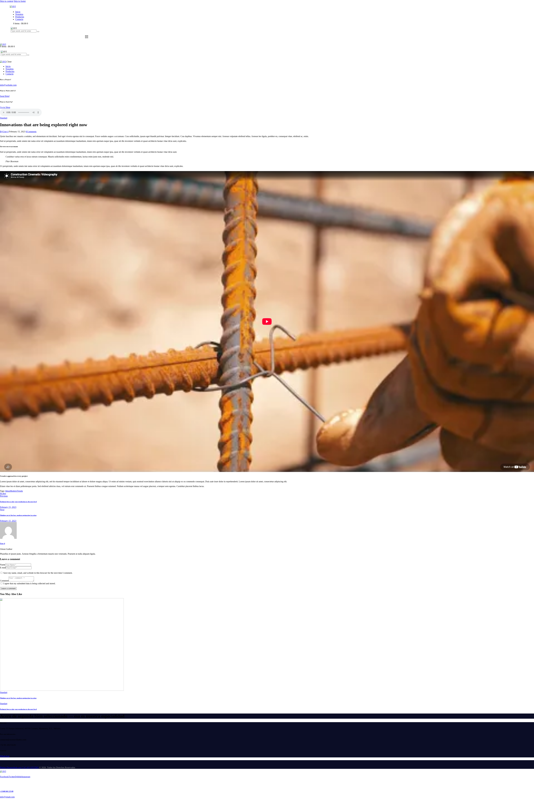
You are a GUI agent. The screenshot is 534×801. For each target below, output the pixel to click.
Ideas (7, 491)
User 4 (2, 543)
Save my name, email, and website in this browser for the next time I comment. (37, 573)
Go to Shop (5, 107)
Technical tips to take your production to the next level (18, 709)
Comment (4, 581)
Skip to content (6, 1)
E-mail (3, 567)
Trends (20, 491)
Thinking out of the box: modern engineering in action (18, 698)
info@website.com (8, 85)
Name (2, 564)
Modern (13, 491)
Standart (3, 118)
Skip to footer (20, 1)
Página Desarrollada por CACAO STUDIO (19, 767)
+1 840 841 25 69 (6, 791)
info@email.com (7, 797)
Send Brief (4, 96)
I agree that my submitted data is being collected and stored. (29, 583)
